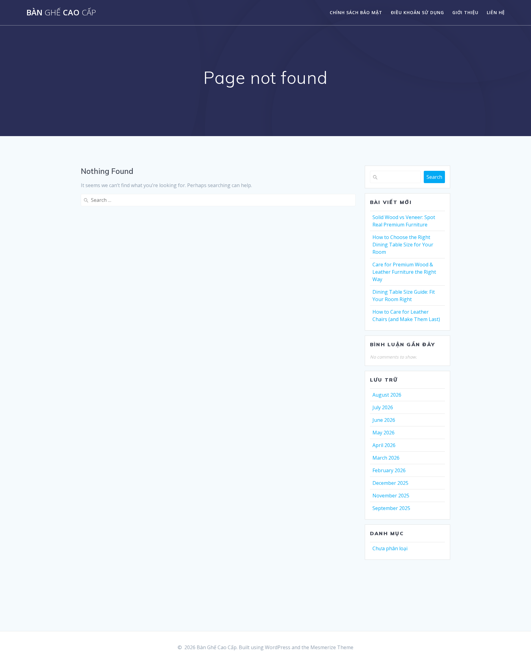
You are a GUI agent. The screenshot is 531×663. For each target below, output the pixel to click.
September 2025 (391, 508)
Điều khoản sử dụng (417, 12)
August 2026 (386, 394)
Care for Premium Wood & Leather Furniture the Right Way (404, 272)
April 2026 (383, 445)
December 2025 (390, 483)
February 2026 (389, 470)
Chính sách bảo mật (356, 12)
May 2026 (383, 432)
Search (434, 177)
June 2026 (383, 420)
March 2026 (385, 457)
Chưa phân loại (389, 548)
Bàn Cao (61, 13)
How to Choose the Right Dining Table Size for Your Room (402, 244)
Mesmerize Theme (331, 647)
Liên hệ (496, 12)
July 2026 (382, 407)
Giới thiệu (465, 12)
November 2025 (390, 495)
